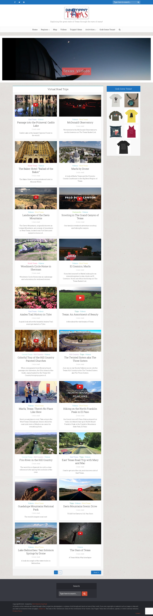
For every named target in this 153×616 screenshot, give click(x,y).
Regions (44, 29)
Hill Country (38, 354)
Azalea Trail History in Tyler (36, 314)
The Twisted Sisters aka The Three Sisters (80, 359)
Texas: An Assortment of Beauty (80, 314)
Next (95, 572)
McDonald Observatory (80, 122)
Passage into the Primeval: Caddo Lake (36, 124)
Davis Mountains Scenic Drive (80, 506)
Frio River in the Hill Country (35, 460)
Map (55, 29)
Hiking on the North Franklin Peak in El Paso (80, 410)
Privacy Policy (17, 611)
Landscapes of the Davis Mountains (36, 217)
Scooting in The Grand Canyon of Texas (80, 217)
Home (35, 29)
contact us (42, 609)
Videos (63, 29)
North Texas (32, 166)
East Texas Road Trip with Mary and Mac (80, 461)
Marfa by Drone (80, 168)
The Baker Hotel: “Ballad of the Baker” (36, 170)
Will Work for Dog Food (39, 604)
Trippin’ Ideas (76, 29)
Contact (138, 613)
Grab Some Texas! (107, 29)
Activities (90, 29)
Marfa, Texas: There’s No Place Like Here (36, 410)
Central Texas (27, 354)
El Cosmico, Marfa (80, 266)
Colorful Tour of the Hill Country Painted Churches (36, 359)
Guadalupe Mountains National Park (36, 508)
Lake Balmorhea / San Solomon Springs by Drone (36, 552)
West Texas (83, 119)
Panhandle (76, 212)
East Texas (32, 119)
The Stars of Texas (80, 550)
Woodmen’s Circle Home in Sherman (36, 268)
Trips (77, 311)
